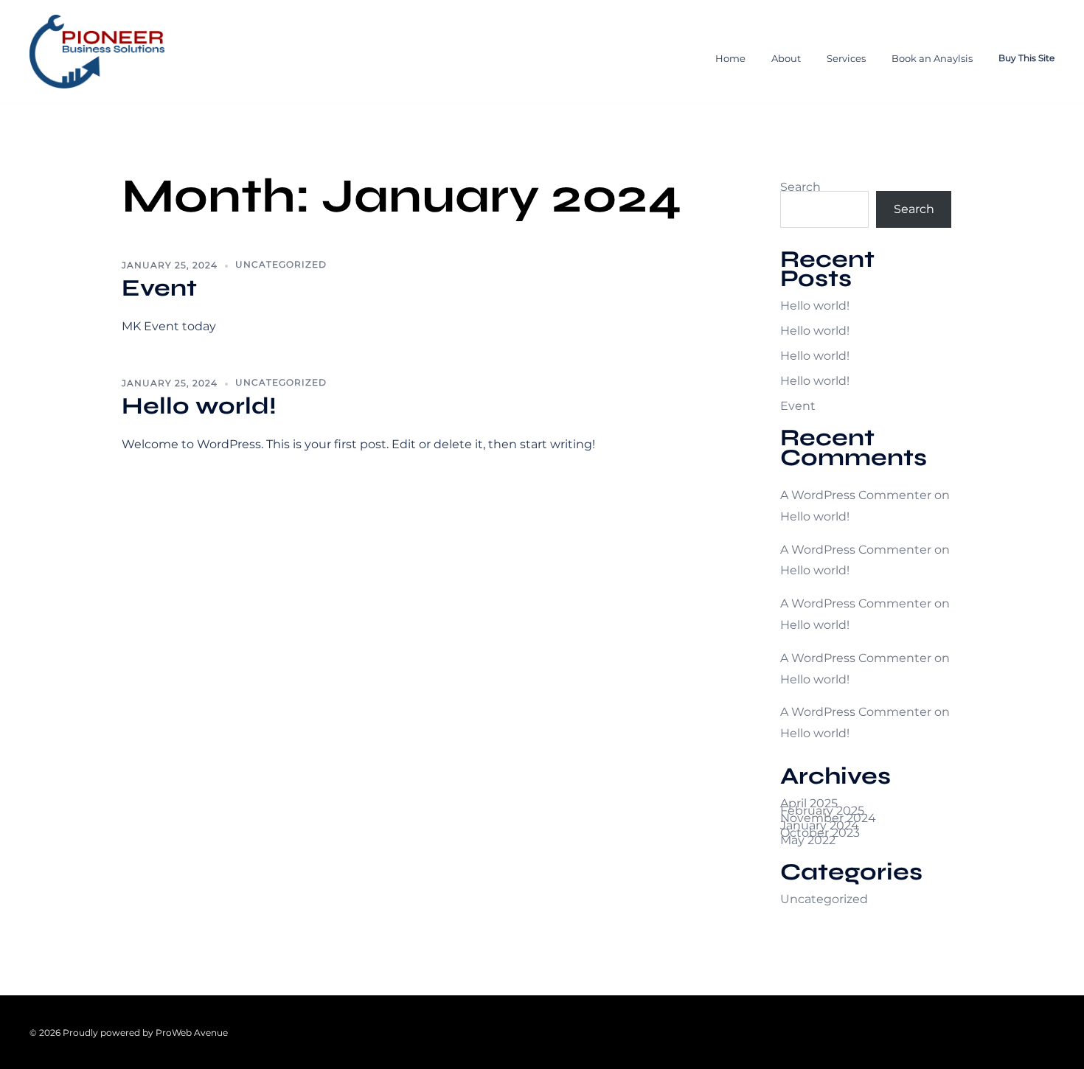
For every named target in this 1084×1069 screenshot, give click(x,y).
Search (914, 209)
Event (159, 288)
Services (846, 58)
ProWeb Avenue (190, 1032)
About (786, 58)
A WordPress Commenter (855, 495)
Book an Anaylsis (932, 58)
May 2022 (807, 840)
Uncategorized (281, 264)
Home (730, 58)
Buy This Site (1026, 57)
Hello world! (199, 405)
